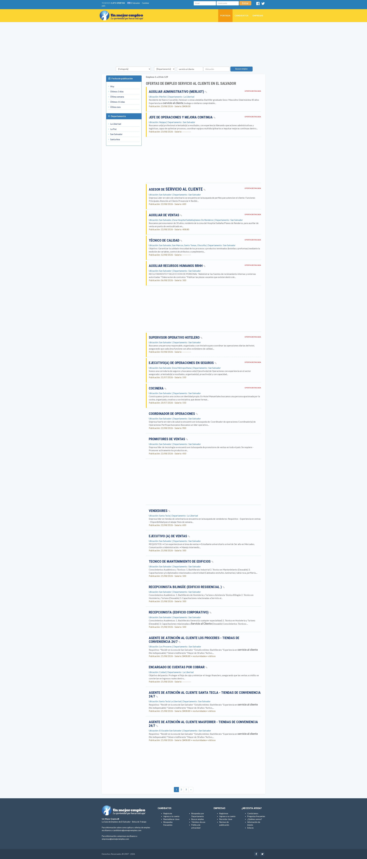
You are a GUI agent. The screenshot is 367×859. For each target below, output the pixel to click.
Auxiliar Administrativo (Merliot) (177, 92)
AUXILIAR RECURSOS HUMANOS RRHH (176, 266)
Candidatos (241, 15)
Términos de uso (198, 822)
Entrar (245, 3)
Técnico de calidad (164, 240)
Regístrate (167, 813)
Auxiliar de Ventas (164, 215)
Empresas (258, 15)
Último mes (115, 107)
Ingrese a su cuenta (227, 816)
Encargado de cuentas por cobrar (177, 667)
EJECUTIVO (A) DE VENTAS (168, 536)
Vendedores (158, 511)
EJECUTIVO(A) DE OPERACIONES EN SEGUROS (182, 363)
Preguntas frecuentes (256, 816)
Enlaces (250, 828)
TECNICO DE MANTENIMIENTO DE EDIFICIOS (180, 561)
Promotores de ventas (167, 439)
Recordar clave (225, 819)
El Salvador (135, 3)
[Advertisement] (183, 45)
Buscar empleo (241, 69)
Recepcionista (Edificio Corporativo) (179, 612)
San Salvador (116, 134)
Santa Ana (115, 139)
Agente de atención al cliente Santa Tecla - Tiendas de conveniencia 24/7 (205, 694)
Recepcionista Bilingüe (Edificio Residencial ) (186, 587)
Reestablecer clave (171, 819)
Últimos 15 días (117, 102)
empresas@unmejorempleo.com (115, 839)
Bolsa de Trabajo (139, 822)
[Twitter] (263, 4)
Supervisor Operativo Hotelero (174, 337)
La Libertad (115, 124)
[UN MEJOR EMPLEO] (122, 12)
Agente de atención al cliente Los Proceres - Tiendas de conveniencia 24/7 (194, 640)
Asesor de (176, 189)
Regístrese (223, 813)
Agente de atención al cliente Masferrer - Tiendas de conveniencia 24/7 (203, 724)
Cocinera (156, 388)
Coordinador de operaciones (172, 414)
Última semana (117, 96)
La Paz (113, 129)
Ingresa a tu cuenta (171, 816)
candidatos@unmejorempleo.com (127, 830)
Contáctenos (252, 813)
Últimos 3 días (117, 91)
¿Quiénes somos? (254, 819)
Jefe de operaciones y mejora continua (181, 117)
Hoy (112, 86)
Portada (225, 15)
